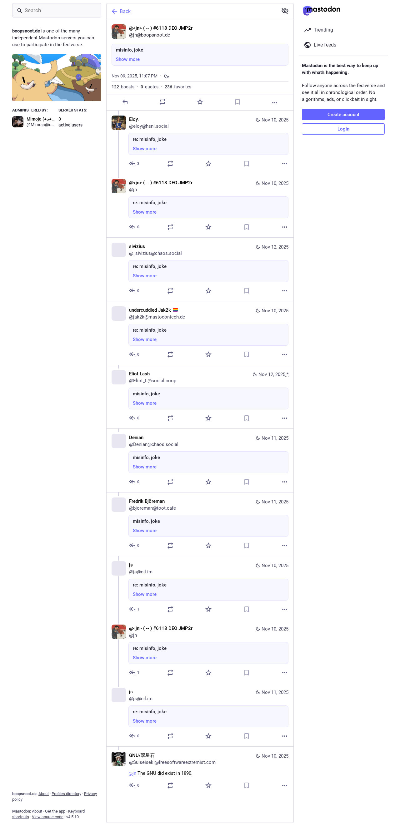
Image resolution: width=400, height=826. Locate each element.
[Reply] (125, 102)
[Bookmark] (237, 102)
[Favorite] (200, 102)
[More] (274, 102)
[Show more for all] (285, 10)
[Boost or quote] (162, 102)
